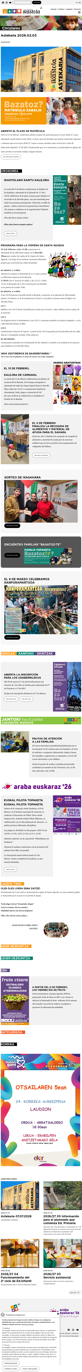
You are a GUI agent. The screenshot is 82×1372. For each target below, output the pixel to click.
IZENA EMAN (10, 233)
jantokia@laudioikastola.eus (62, 745)
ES (80, 2)
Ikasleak (53, 9)
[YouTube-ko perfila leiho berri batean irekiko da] (10, 2)
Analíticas (7, 1328)
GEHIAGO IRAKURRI (41, 455)
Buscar (37, 2)
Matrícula (77, 9)
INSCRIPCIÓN (26, 699)
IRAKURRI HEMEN (12, 525)
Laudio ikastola (22, 7)
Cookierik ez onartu (10, 1369)
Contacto (75, 1333)
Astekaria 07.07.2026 (16, 1216)
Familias (61, 9)
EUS (77, 2)
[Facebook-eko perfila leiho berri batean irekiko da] (3, 2)
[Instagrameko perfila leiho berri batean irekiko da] (7, 2)
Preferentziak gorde (10, 1363)
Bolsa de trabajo (64, 1333)
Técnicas (7, 1345)
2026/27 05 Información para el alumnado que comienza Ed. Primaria (61, 1220)
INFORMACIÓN (11, 699)
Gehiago (73, 1292)
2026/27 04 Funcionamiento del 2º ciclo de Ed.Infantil (16, 1277)
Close (58, 1314)
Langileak (69, 9)
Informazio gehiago (27, 1324)
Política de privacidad (70, 1336)
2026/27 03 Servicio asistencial (57, 1275)
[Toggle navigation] (79, 12)
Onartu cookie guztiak (30, 1369)
